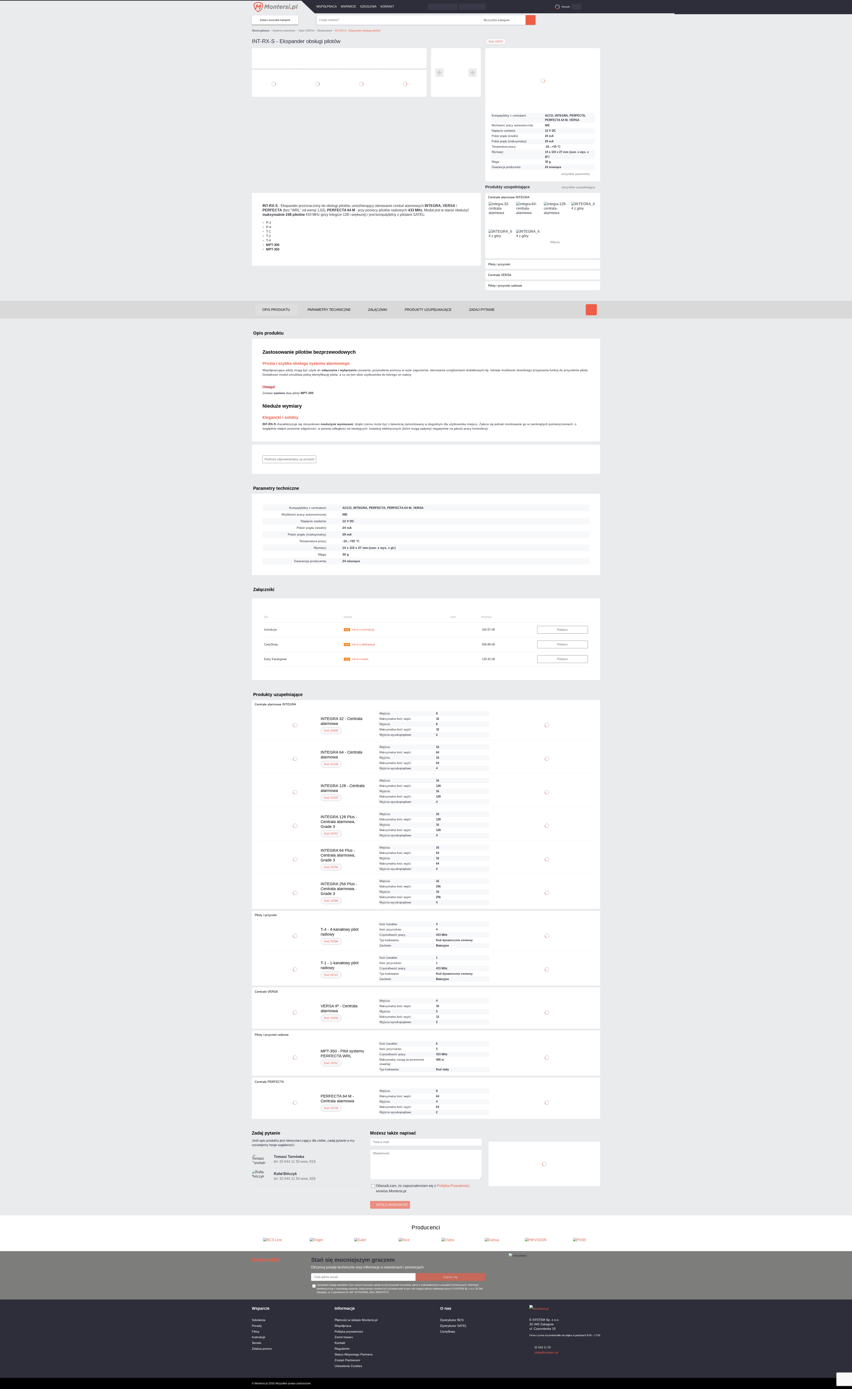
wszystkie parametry (575, 174)
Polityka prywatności (349, 1331)
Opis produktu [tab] (276, 310)
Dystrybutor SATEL (453, 1325)
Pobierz (562, 629)
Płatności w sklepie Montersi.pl (356, 1320)
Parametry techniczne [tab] (329, 310)
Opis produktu (268, 333)
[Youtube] (598, 1308)
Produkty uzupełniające (278, 694)
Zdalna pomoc (262, 1348)
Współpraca (326, 6)
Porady (257, 1325)
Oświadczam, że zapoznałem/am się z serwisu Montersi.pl (423, 1188)
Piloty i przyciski (499, 264)
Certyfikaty (447, 1331)
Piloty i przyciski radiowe (505, 285)
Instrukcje (258, 1337)
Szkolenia (368, 6)
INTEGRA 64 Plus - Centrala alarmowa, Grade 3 (338, 855)
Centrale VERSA (499, 275)
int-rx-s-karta (356, 659)
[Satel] (339, 58)
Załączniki (263, 589)
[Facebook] (590, 1308)
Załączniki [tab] (377, 310)
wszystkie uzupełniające (578, 187)
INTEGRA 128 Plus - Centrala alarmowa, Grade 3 (339, 822)
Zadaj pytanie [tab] (482, 310)
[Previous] (439, 72)
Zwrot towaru (344, 1337)
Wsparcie (348, 6)
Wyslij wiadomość (392, 1204)
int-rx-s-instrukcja (359, 629)
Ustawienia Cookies (348, 1366)
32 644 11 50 (542, 1347)
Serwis (256, 1343)
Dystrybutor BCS (451, 1320)
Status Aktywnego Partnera (354, 1354)
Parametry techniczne (276, 488)
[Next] (472, 72)
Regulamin (342, 1348)
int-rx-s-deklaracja (360, 644)
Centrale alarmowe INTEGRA (508, 197)
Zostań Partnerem (347, 1360)
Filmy (255, 1331)
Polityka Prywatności (453, 1186)
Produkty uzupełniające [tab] (428, 310)
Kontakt (387, 6)
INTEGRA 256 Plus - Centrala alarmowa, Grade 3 (339, 889)
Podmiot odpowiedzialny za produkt (289, 459)
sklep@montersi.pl (546, 1352)
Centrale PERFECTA (269, 1081)
